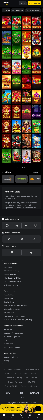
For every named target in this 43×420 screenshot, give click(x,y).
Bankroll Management (12, 337)
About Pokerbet (10, 353)
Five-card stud (9, 313)
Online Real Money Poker (13, 325)
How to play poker (11, 263)
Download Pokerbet (11, 357)
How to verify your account (13, 333)
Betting (6, 361)
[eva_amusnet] (21, 179)
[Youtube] (26, 225)
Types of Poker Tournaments (14, 316)
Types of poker (9, 291)
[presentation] (4, 416)
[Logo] (7, 3)
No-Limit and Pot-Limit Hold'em (15, 305)
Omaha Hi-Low (9, 302)
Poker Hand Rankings (11, 271)
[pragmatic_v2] (8, 179)
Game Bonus (8, 344)
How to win (8, 329)
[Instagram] (7, 225)
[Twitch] (35, 225)
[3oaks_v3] (35, 179)
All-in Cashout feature (12, 347)
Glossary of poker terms (12, 281)
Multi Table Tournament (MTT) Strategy (18, 320)
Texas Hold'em (9, 295)
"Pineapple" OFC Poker (12, 309)
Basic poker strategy (11, 285)
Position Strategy (10, 274)
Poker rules (8, 267)
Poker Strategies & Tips (12, 278)
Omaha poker (9, 298)
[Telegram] (17, 225)
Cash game (8, 340)
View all (35, 172)
